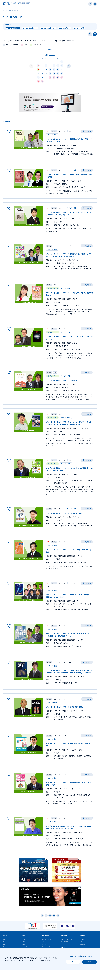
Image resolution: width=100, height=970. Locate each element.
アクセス (82, 942)
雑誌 (4, 942)
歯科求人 (63, 947)
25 (46, 77)
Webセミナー (45, 942)
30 (38, 81)
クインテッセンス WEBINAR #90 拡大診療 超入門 (64, 513)
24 (42, 77)
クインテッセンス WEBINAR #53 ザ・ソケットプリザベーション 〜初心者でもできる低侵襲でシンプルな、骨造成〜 (69, 423)
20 (54, 73)
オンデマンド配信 (46, 947)
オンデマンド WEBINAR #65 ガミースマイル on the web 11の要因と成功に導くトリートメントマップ (68, 827)
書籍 (4, 939)
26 (50, 77)
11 (46, 69)
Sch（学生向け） (64, 28)
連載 (23, 942)
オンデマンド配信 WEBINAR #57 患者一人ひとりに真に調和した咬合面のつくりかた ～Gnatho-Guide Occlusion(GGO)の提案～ (69, 671)
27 (54, 77)
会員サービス (64, 935)
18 (46, 73)
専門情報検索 (64, 942)
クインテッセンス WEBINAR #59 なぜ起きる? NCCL (64, 707)
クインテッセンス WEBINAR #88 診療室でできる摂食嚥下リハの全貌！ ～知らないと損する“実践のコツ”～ (69, 255)
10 (42, 69)
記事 (23, 935)
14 (58, 69)
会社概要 (82, 939)
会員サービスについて (67, 939)
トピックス (25, 947)
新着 (23, 939)
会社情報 (82, 935)
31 (42, 81)
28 (58, 77)
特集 (23, 944)
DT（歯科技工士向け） (48, 28)
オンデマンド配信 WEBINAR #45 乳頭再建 (62, 380)
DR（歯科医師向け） (12, 28)
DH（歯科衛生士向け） (30, 28)
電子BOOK (6, 947)
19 (50, 73)
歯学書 (5, 935)
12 (50, 69)
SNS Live (44, 944)
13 (54, 69)
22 (61, 73)
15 (61, 69)
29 (61, 77)
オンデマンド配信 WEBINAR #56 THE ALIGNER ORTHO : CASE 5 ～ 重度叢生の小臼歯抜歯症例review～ (69, 634)
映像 (4, 944)
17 (42, 73)
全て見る (8, 25)
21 (58, 73)
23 (38, 77)
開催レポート (54, 288)
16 (38, 73)
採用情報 (82, 944)
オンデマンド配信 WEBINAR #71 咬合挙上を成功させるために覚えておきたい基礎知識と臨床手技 (69, 213)
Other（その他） (79, 28)
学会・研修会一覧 (46, 939)
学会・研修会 (45, 935)
